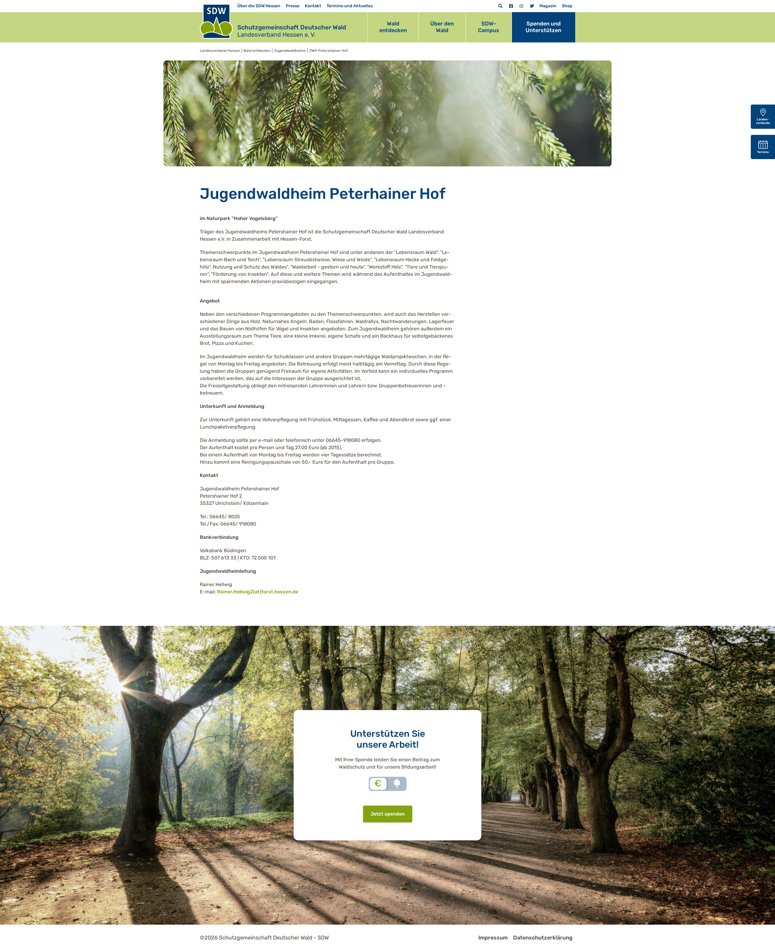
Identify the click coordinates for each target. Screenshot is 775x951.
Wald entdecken (393, 27)
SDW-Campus (488, 27)
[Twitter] (532, 6)
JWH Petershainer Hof (328, 50)
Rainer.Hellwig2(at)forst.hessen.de (257, 592)
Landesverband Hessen (220, 50)
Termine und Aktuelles (350, 5)
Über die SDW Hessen (258, 5)
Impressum (493, 937)
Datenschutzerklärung (542, 937)
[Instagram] (521, 6)
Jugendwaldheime (290, 50)
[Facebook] (511, 6)
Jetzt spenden (388, 814)
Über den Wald (442, 27)
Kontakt (313, 5)
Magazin (547, 5)
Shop (567, 5)
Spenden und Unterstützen (543, 27)
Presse (292, 5)
